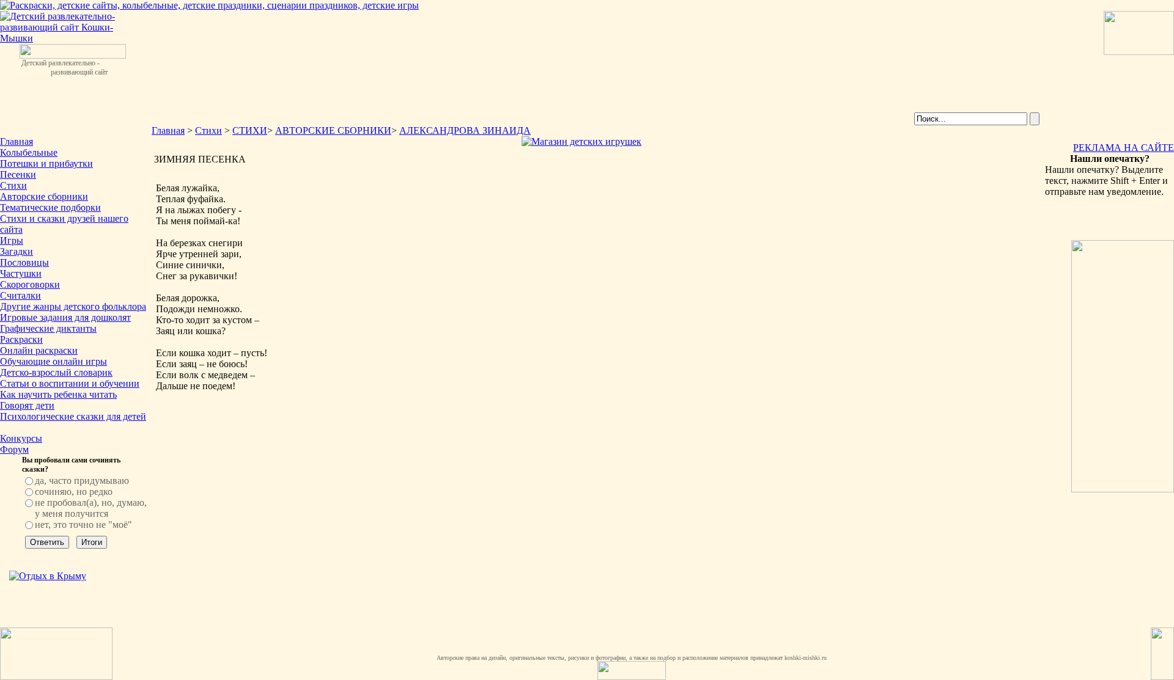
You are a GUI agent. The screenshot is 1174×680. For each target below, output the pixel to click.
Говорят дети (27, 405)
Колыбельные (28, 152)
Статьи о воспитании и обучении (69, 383)
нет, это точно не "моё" (83, 524)
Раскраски (21, 339)
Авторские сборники (44, 196)
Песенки (18, 174)
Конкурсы (21, 438)
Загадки (16, 251)
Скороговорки (30, 284)
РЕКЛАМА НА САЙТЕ (1123, 147)
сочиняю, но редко (74, 491)
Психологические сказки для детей (73, 416)
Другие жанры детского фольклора (73, 306)
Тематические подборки (50, 207)
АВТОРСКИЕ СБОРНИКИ (333, 130)
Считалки (20, 295)
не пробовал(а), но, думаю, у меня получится (91, 508)
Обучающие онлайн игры (53, 361)
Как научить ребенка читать (58, 394)
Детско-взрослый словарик (56, 372)
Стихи (13, 185)
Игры (11, 240)
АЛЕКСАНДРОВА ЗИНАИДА (465, 130)
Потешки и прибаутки (46, 163)
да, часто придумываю (82, 480)
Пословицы (24, 262)
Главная (16, 141)
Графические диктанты (48, 328)
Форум (14, 449)
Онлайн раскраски (39, 350)
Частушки (21, 273)
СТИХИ (249, 130)
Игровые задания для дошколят (65, 317)
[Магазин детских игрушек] (581, 141)
